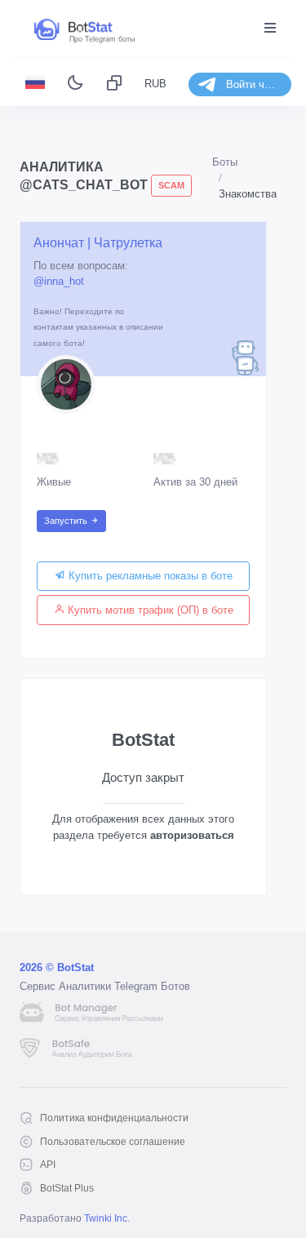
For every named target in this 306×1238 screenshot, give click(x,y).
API (47, 1164)
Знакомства (248, 194)
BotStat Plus (67, 1188)
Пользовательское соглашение (112, 1141)
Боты (224, 162)
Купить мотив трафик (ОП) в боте (148, 610)
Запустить (67, 521)
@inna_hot (58, 281)
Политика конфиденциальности (114, 1118)
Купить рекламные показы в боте (149, 576)
